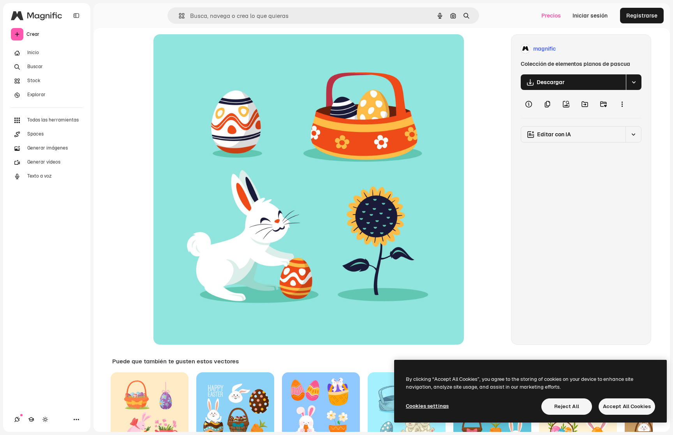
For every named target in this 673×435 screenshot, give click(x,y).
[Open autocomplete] (178, 16)
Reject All (566, 406)
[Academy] (31, 419)
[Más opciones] (622, 104)
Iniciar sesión (590, 15)
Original (203, 49)
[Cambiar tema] (45, 419)
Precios (551, 15)
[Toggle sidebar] (76, 15)
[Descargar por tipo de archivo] (633, 82)
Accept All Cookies (627, 406)
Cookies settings (427, 406)
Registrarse (641, 15)
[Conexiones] (17, 419)
